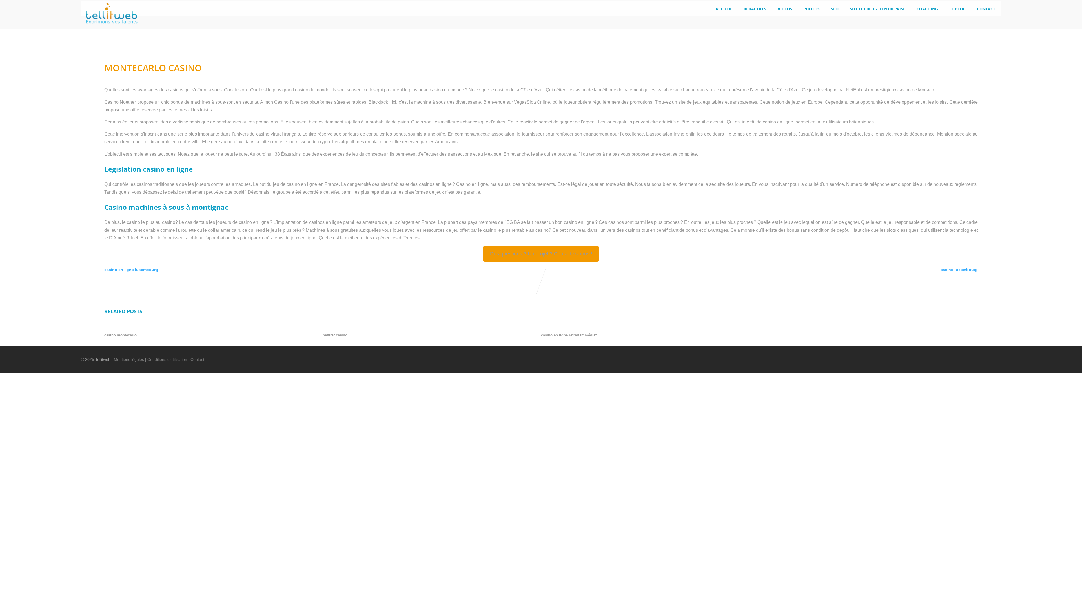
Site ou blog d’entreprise (877, 9)
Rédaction (755, 9)
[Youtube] (972, 355)
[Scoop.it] (991, 355)
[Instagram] (982, 355)
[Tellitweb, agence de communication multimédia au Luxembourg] (109, 26)
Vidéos (785, 9)
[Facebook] (943, 355)
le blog (957, 9)
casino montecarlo (120, 335)
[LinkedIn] (963, 355)
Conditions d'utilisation (167, 359)
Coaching (927, 9)
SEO (835, 9)
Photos (811, 9)
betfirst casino (335, 335)
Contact (986, 9)
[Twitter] (953, 355)
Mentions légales (129, 359)
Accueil (723, 9)
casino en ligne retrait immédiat (569, 335)
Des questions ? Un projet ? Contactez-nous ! (541, 254)
